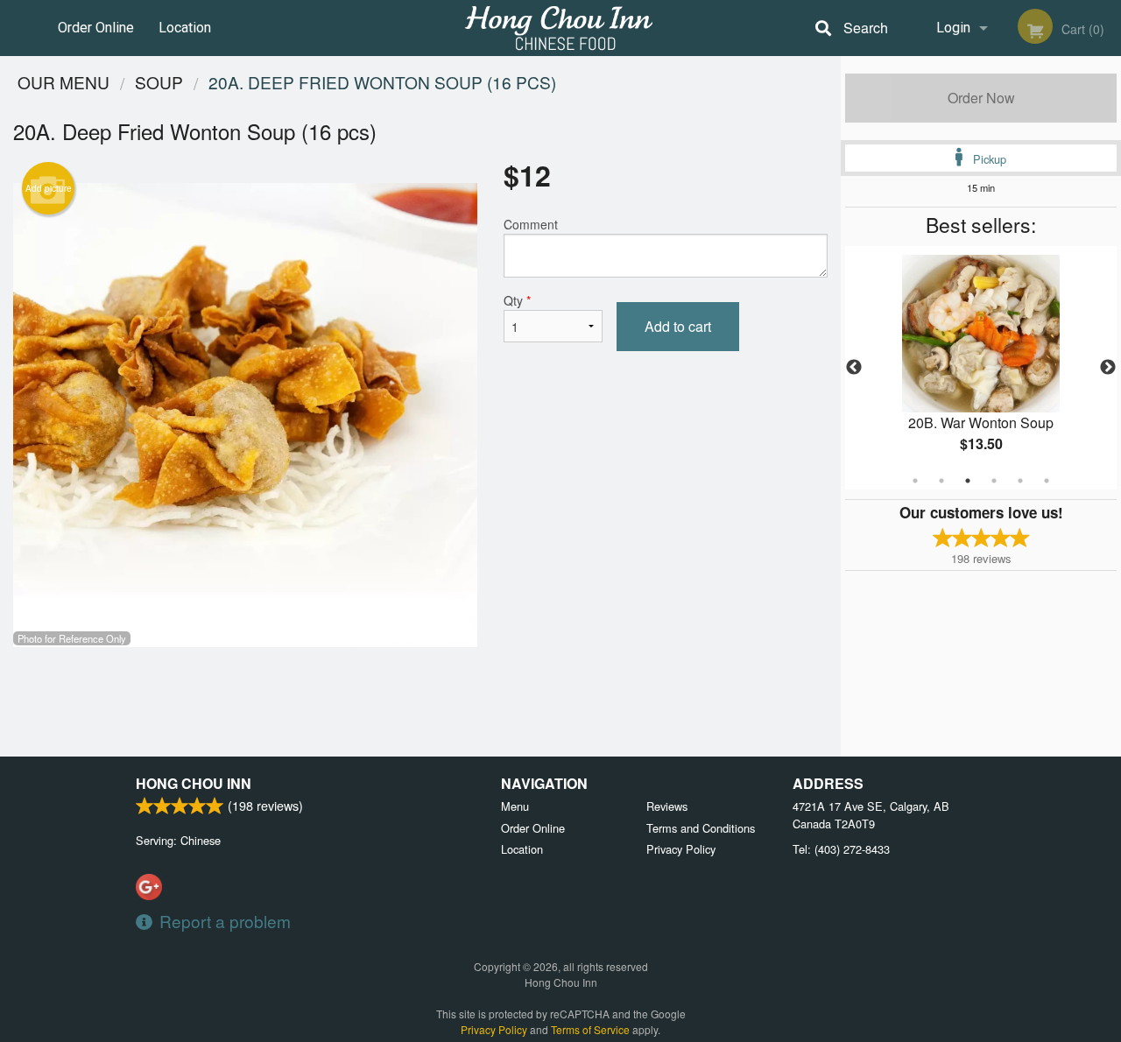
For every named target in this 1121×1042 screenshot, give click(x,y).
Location (185, 27)
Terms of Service (590, 1029)
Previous (854, 368)
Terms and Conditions (700, 828)
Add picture (48, 188)
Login (953, 27)
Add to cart (678, 326)
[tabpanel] (981, 367)
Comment (531, 224)
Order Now (981, 98)
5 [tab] (1020, 480)
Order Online (96, 27)
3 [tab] (967, 480)
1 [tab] (915, 480)
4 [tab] (994, 480)
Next (1108, 368)
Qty (517, 300)
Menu (515, 806)
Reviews (666, 806)
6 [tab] (1046, 480)
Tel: (841, 849)
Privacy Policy (681, 849)
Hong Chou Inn (193, 783)
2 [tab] (941, 480)
